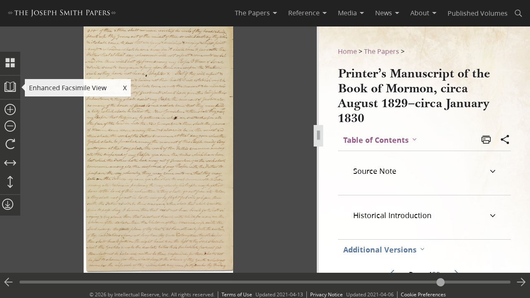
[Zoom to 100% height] (10, 182)
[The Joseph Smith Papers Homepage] (62, 14)
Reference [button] (304, 12)
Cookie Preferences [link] (423, 294)
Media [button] (347, 12)
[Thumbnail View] (10, 63)
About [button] (419, 12)
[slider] (265, 282)
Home (347, 51)
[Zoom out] (10, 126)
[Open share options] (505, 140)
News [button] (383, 12)
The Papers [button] (252, 12)
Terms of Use (237, 294)
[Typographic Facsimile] (10, 87)
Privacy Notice (326, 294)
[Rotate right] (10, 144)
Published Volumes (478, 13)
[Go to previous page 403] (8, 282)
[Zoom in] (10, 110)
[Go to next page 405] (521, 282)
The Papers (381, 51)
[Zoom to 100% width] (10, 163)
